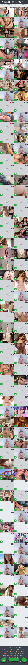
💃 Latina (16, 647)
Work (13, 663)
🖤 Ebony (10, 647)
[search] (24, 660)
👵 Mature (13, 649)
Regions (9, 663)
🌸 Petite (22, 651)
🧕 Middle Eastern (6, 649)
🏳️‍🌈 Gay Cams (6, 655)
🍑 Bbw (17, 651)
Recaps (16, 663)
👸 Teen (18, 649)
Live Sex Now (14, 660)
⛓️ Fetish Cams (7, 657)
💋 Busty (6, 653)
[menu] (3, 660)
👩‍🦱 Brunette (6, 651)
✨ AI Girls (14, 657)
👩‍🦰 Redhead (12, 651)
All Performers (20, 663)
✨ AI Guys (6, 659)
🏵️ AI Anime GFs (20, 657)
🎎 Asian (5, 647)
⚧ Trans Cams (13, 655)
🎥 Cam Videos (21, 659)
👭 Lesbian (11, 653)
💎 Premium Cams (21, 655)
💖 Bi (16, 653)
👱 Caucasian (21, 647)
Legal (24, 663)
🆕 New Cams (21, 653)
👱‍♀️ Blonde (24, 649)
